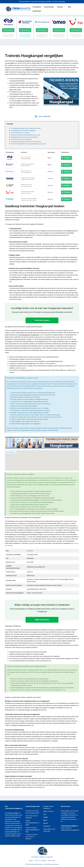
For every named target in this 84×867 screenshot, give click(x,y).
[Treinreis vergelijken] (18, 9)
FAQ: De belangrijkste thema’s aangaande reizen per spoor (28, 144)
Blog (69, 7)
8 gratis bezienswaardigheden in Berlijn (32, 823)
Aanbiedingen (36, 11)
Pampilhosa (46, 808)
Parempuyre (46, 826)
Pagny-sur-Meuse (48, 811)
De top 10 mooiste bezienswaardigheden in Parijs (32, 829)
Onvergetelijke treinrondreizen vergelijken (23, 130)
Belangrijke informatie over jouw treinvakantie (24, 137)
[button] (43, 116)
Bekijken (67, 157)
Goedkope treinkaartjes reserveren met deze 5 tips (26, 141)
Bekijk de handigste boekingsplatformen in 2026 (25, 135)
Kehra (25, 388)
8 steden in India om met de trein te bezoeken (31, 836)
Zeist (44, 814)
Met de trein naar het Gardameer (32, 817)
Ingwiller (45, 817)
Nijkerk (45, 820)
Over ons (37, 861)
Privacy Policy (51, 861)
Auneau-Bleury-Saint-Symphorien (49, 830)
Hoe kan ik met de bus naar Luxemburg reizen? (32, 812)
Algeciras (45, 823)
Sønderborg (38, 388)
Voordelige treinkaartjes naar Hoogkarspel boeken (26, 128)
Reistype (60, 7)
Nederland (30, 551)
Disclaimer (43, 861)
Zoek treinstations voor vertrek (20, 133)
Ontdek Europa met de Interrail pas (21, 139)
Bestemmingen (49, 7)
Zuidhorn (30, 388)
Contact (31, 861)
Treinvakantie (36, 7)
